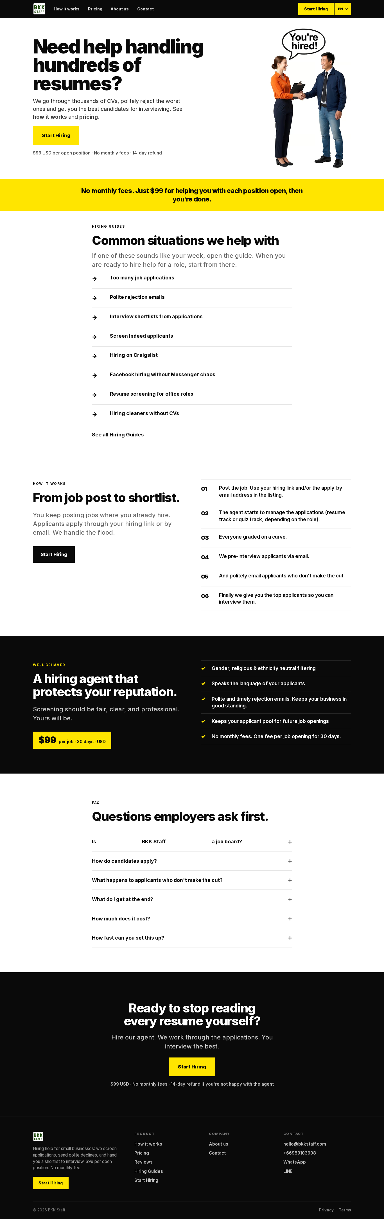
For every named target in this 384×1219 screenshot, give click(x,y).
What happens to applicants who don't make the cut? (157, 880)
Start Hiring (316, 8)
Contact (145, 8)
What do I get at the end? (122, 899)
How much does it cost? (121, 919)
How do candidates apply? (124, 861)
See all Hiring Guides (118, 435)
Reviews (143, 1162)
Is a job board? (167, 841)
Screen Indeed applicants (141, 336)
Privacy (326, 1210)
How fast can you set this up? (128, 938)
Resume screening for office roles (151, 394)
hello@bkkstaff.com (304, 1144)
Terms (345, 1210)
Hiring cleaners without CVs (144, 413)
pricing (88, 116)
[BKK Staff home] (39, 9)
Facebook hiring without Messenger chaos (162, 374)
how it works (50, 116)
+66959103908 (299, 1153)
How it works (67, 8)
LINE (288, 1171)
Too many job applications (142, 278)
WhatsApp (294, 1162)
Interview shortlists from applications (156, 316)
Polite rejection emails (137, 297)
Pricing (95, 8)
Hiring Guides (148, 1171)
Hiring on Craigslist (134, 355)
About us (119, 8)
